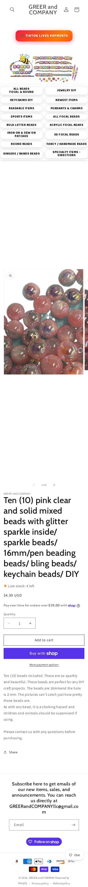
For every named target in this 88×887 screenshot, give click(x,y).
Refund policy (61, 883)
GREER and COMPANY (42, 877)
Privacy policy (40, 883)
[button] (12, 9)
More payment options (44, 665)
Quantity (9, 614)
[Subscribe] (73, 824)
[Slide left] (34, 485)
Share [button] (13, 752)
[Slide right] (54, 485)
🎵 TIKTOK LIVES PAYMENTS (44, 36)
